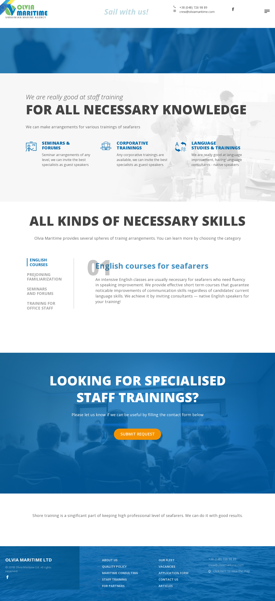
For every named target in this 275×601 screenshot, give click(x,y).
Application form (173, 573)
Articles (166, 586)
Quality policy (114, 566)
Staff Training (114, 579)
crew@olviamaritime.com (197, 12)
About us (110, 560)
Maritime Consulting (120, 573)
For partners (113, 586)
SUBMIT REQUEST (138, 434)
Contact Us (168, 579)
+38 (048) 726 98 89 (193, 7)
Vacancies (167, 566)
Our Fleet (167, 560)
